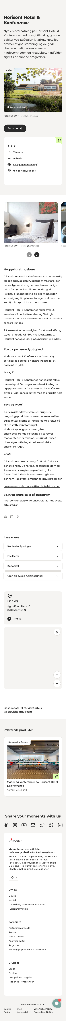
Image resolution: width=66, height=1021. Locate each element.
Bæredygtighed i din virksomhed (27, 949)
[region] (33, 658)
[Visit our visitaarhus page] (6, 825)
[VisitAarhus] (18, 840)
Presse (12, 932)
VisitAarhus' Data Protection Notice (43, 1010)
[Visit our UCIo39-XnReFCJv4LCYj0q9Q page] (24, 825)
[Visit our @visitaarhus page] (42, 825)
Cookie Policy (7, 1010)
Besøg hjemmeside (24, 164)
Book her (13, 128)
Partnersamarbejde (19, 928)
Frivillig (13, 973)
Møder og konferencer (21, 981)
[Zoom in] (57, 675)
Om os (12, 895)
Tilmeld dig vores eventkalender (27, 904)
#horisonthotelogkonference (21, 500)
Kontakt (13, 900)
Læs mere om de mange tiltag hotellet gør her (32, 486)
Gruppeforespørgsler (20, 977)
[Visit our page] (15, 825)
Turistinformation (18, 908)
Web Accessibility (24, 1010)
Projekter (14, 945)
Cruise (12, 968)
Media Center (16, 936)
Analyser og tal (17, 941)
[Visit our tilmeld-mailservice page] (33, 825)
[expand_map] (57, 632)
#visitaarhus (46, 500)
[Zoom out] (57, 683)
